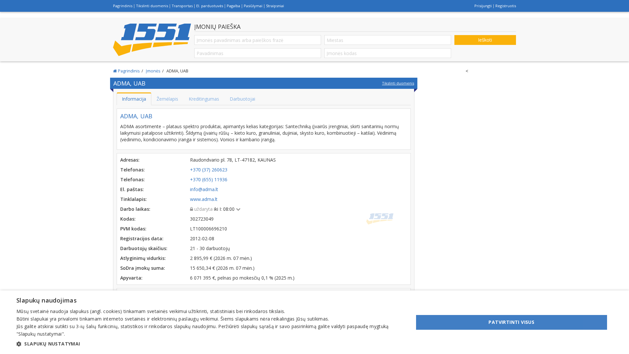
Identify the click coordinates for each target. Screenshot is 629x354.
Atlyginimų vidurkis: (143, 258)
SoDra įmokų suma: (142, 268)
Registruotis (505, 5)
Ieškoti (485, 40)
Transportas (182, 5)
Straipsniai (275, 5)
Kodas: (128, 219)
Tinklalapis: (133, 199)
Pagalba (233, 5)
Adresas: (130, 160)
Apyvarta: (131, 278)
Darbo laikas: (135, 209)
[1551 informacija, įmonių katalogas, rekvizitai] (152, 40)
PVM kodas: (133, 229)
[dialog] (314, 322)
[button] (209, 344)
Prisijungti (483, 5)
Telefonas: (132, 170)
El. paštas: (132, 189)
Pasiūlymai (253, 5)
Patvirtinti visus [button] (511, 322)
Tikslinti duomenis (152, 5)
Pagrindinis (122, 5)
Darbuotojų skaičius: (143, 248)
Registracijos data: (141, 238)
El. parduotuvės (209, 5)
